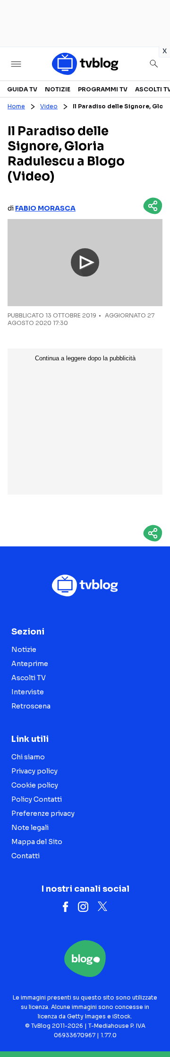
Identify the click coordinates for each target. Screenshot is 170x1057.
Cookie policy (34, 785)
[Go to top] (151, 1026)
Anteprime (29, 663)
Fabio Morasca (45, 208)
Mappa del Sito (36, 841)
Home (16, 106)
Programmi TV (103, 89)
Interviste (27, 692)
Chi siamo (28, 757)
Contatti (25, 856)
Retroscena (31, 706)
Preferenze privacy (43, 813)
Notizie (57, 89)
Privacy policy (34, 771)
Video (49, 106)
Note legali (30, 827)
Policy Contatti (36, 799)
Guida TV (22, 89)
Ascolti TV (28, 678)
